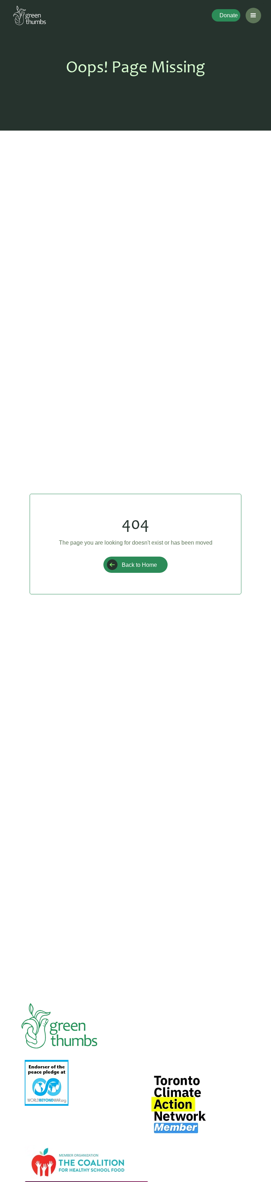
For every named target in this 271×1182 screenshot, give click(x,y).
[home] (29, 15)
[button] (253, 15)
